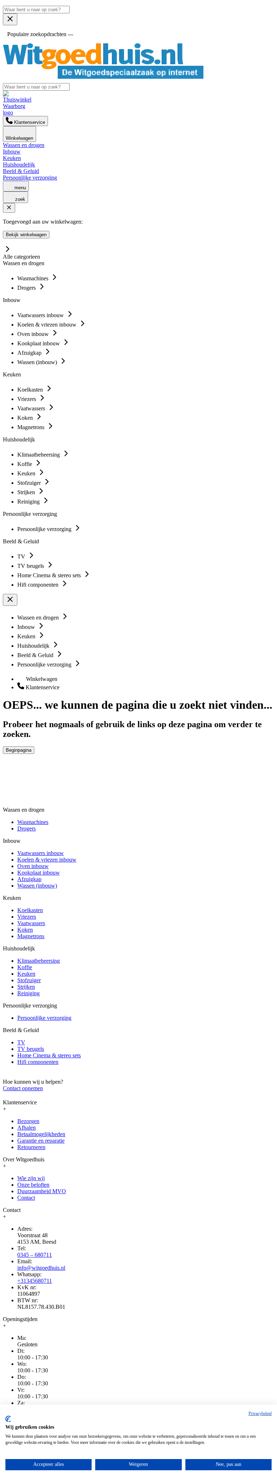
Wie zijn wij (31, 1178)
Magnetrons (30, 936)
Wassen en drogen (23, 145)
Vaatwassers (31, 923)
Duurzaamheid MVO (41, 1191)
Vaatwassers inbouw (40, 853)
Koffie (24, 967)
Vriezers (26, 917)
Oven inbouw (33, 866)
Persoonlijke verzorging (30, 177)
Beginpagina (18, 750)
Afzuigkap (29, 879)
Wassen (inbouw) (37, 886)
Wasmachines (32, 822)
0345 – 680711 (34, 1255)
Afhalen (26, 1128)
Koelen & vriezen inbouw (46, 859)
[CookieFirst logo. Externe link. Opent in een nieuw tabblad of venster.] (8, 1419)
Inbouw (12, 151)
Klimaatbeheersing (38, 961)
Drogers (26, 828)
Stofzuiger (29, 980)
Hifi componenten (37, 1062)
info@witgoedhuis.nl (41, 1268)
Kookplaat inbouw (38, 873)
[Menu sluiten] (10, 19)
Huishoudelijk (19, 164)
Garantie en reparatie (41, 1141)
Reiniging (28, 993)
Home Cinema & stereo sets (49, 1055)
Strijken (26, 987)
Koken (25, 930)
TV (21, 1042)
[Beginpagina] (103, 77)
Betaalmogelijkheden (41, 1134)
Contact (26, 1198)
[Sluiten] (9, 208)
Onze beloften (33, 1185)
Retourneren (31, 1147)
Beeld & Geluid (21, 171)
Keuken (12, 158)
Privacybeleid (260, 1413)
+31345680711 (34, 1281)
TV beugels (30, 1049)
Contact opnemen (23, 1088)
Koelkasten (30, 910)
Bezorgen (28, 1121)
